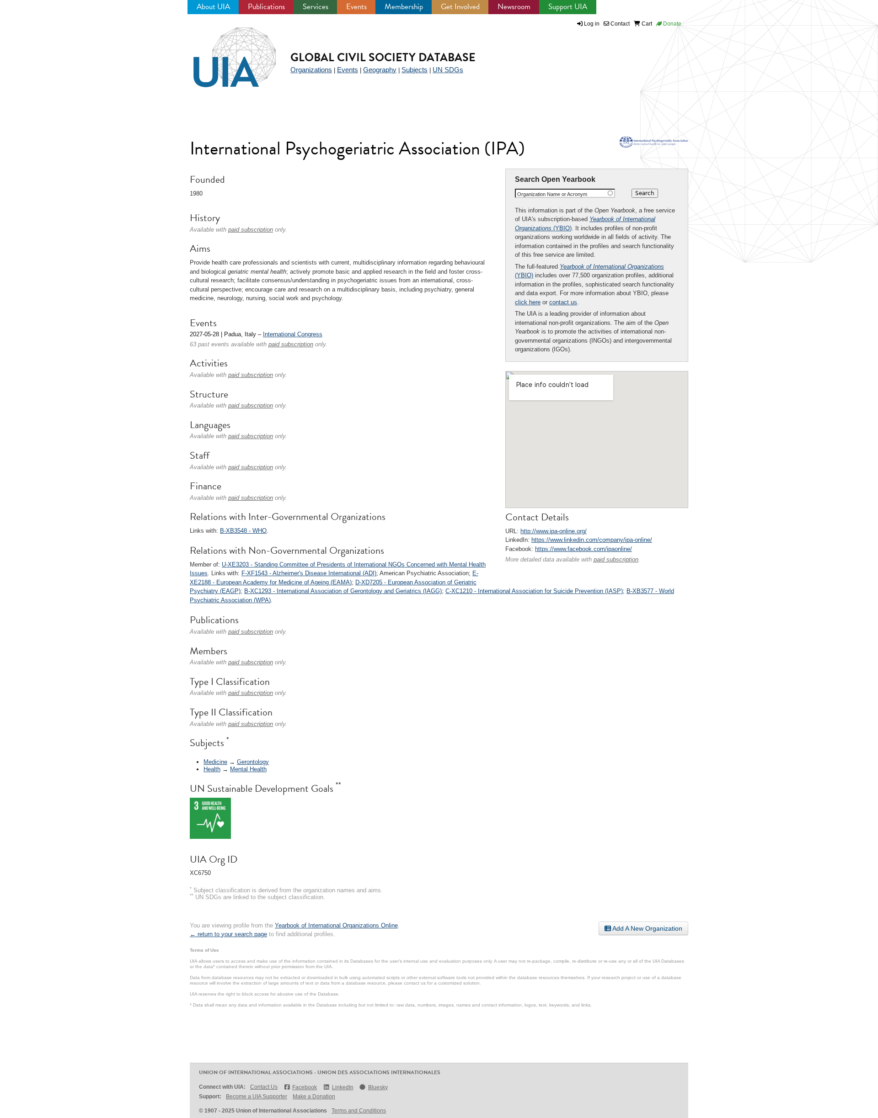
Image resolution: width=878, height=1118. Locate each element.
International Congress (292, 334)
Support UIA (567, 6)
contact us (563, 302)
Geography (379, 70)
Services (315, 6)
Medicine (215, 761)
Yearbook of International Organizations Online (336, 925)
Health (211, 769)
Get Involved (460, 6)
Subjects (415, 70)
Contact (619, 24)
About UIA (213, 6)
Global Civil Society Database (383, 57)
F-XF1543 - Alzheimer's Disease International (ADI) (308, 573)
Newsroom (514, 6)
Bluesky (378, 1087)
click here (528, 302)
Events (356, 6)
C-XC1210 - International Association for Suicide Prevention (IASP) (534, 591)
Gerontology (253, 761)
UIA (224, 52)
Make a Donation (314, 1096)
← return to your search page (228, 934)
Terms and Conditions (359, 1110)
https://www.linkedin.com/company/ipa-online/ (591, 539)
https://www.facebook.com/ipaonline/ (583, 549)
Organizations (311, 70)
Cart (646, 24)
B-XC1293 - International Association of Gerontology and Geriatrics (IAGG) (343, 591)
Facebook (304, 1087)
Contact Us (264, 1087)
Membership (404, 6)
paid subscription (616, 559)
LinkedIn (342, 1087)
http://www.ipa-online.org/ (553, 531)
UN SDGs (448, 70)
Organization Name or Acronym (552, 194)
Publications (266, 6)
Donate (671, 24)
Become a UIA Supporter (256, 1096)
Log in (592, 24)
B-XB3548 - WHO (243, 530)
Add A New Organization (646, 928)
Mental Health (248, 769)
